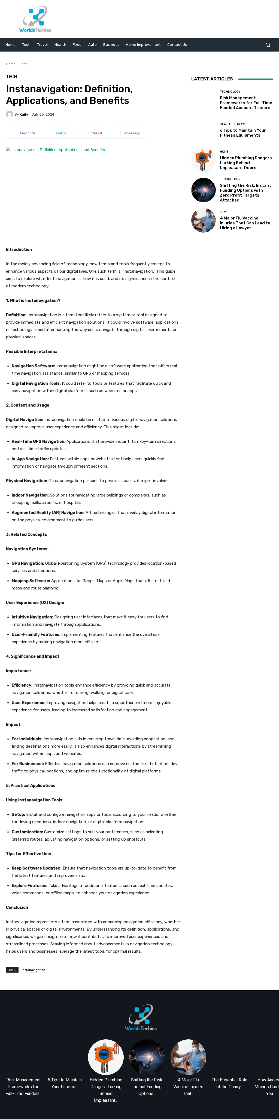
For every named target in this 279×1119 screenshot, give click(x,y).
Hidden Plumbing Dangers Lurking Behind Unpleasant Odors (246, 162)
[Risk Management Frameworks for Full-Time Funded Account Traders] (203, 100)
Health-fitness (232, 124)
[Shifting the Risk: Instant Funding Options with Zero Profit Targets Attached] (203, 190)
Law (223, 211)
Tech (23, 64)
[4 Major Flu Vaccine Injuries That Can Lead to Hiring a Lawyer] (203, 220)
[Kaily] (10, 114)
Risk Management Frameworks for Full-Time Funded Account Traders (246, 102)
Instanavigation (33, 970)
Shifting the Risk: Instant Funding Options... (147, 1086)
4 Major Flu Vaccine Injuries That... (188, 1086)
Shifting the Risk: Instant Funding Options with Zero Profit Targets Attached (245, 193)
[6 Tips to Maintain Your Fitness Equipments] (203, 130)
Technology (230, 91)
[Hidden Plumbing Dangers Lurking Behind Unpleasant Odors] (203, 160)
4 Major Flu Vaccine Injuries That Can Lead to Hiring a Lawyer (245, 223)
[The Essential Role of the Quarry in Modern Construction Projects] (229, 1057)
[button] (267, 44)
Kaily (24, 114)
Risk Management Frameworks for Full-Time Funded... (23, 1086)
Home (11, 64)
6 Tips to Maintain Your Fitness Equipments (243, 133)
